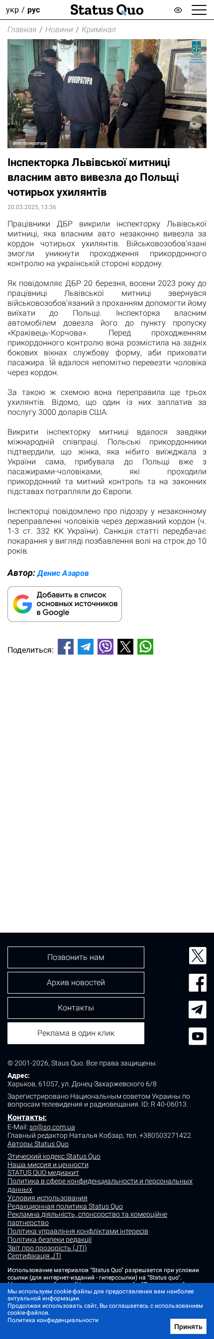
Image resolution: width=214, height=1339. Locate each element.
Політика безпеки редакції (49, 1239)
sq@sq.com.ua (52, 1127)
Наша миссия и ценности (48, 1165)
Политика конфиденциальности (53, 1320)
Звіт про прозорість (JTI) (47, 1248)
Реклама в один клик (75, 1033)
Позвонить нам (76, 957)
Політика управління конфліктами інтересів (77, 1231)
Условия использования (47, 1198)
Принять (188, 1327)
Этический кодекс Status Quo (54, 1156)
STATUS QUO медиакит (43, 1172)
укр (12, 9)
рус (33, 9)
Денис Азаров (63, 573)
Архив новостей (76, 982)
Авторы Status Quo (38, 1144)
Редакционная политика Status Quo (65, 1206)
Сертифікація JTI (34, 1256)
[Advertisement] (107, 777)
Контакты (26, 1117)
